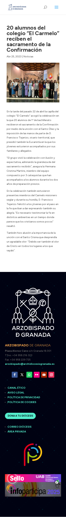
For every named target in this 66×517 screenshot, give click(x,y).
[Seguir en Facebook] (15, 375)
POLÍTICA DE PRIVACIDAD (24, 397)
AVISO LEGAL (16, 392)
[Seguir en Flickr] (37, 375)
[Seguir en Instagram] (51, 375)
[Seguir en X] (22, 375)
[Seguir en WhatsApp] (29, 375)
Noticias (28, 56)
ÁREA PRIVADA (17, 431)
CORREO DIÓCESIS (20, 426)
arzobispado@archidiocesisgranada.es (29, 364)
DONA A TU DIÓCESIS (20, 415)
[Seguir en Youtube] (44, 375)
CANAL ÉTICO (17, 387)
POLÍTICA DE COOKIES (22, 402)
